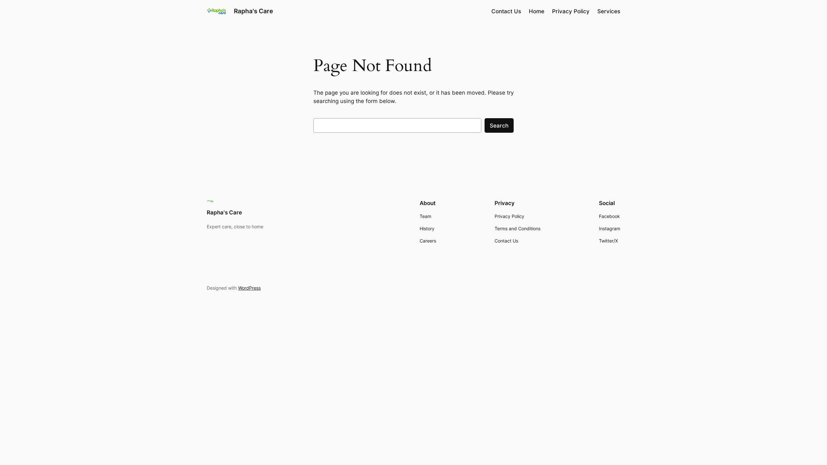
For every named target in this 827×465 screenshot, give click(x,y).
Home (536, 11)
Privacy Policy (571, 11)
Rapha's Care (253, 11)
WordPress (249, 288)
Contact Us (506, 11)
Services (608, 11)
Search (499, 125)
